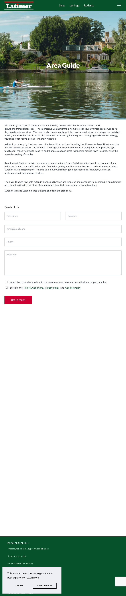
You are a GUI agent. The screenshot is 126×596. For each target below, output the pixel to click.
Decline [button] (19, 585)
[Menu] (119, 5)
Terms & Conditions (33, 287)
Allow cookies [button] (44, 585)
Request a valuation (17, 556)
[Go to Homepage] (21, 5)
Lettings (74, 5)
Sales (62, 5)
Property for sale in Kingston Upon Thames (28, 548)
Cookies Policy (73, 287)
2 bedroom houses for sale (20, 563)
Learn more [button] (32, 577)
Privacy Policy (52, 287)
